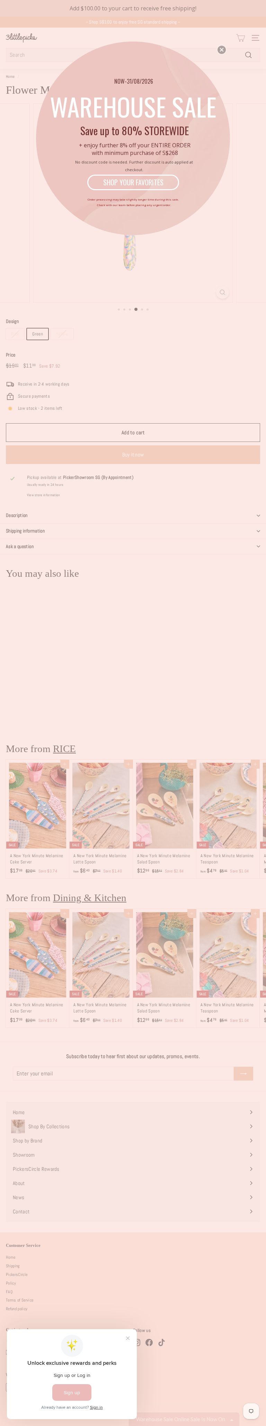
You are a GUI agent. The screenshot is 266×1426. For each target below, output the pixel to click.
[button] (222, 50)
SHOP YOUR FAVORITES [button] (133, 182)
